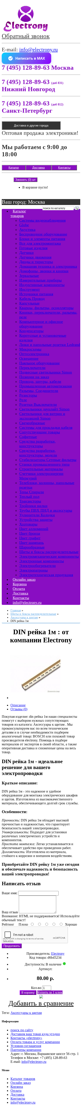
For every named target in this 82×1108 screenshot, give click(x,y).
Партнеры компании (25, 1050)
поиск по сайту (21, 1030)
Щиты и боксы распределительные (49, 552)
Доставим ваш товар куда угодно (35, 1034)
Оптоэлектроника (34, 354)
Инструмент (29, 289)
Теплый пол (29, 496)
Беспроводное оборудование (43, 234)
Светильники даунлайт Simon (44, 409)
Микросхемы (30, 349)
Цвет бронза (29, 533)
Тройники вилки (33, 506)
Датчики (26, 252)
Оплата (15, 1090)
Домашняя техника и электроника (48, 266)
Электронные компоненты (41, 561)
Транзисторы (30, 501)
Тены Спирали (31, 492)
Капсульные (29, 303)
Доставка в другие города (31, 125)
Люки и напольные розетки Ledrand (49, 344)
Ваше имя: (9, 893)
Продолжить (11, 946)
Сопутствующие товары (39, 432)
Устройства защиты (35, 519)
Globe (24, 225)
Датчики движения (35, 257)
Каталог (14, 167)
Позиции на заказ (34, 377)
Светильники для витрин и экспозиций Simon (42, 415)
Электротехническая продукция (46, 575)
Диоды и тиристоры (36, 262)
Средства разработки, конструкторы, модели (38, 452)
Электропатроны (33, 570)
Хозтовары (28, 524)
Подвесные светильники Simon (45, 372)
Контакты (64, 167)
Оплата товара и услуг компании (35, 1042)
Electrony (58, 953)
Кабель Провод (32, 298)
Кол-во (36, 988)
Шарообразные (32, 547)
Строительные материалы (41, 469)
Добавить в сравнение (41, 1003)
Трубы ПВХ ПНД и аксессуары (45, 510)
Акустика (27, 229)
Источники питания (36, 294)
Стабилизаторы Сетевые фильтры (47, 460)
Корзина (16, 1086)
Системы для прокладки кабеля (45, 427)
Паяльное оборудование (39, 363)
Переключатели (32, 367)
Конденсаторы (31, 331)
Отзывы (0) (18, 709)
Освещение (28, 358)
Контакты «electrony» (26, 1038)
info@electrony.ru (38, 49)
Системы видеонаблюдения (42, 220)
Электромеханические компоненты (49, 556)
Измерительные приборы (40, 280)
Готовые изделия (33, 248)
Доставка (38, 167)
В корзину (28, 992)
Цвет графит (29, 538)
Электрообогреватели (37, 565)
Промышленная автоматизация (45, 386)
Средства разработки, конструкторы (37, 443)
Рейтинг (8, 924)
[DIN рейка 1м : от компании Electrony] (35, 698)
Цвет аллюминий (33, 529)
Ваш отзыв (10, 912)
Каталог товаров (18, 213)
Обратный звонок (26, 35)
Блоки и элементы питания (42, 239)
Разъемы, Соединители (38, 390)
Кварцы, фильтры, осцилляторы (46, 308)
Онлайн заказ (20, 1083)
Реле (23, 400)
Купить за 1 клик (50, 992)
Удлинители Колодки (37, 515)
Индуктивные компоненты (42, 285)
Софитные (28, 437)
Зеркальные (29, 275)
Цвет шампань (31, 542)
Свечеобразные (32, 423)
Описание (18, 705)
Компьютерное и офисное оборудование (41, 323)
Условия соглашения (25, 1046)
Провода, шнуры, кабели (40, 381)
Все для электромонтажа (40, 243)
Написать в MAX (30, 58)
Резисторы (28, 395)
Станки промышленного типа (44, 464)
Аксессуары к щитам (26, 1013)
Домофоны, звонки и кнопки (43, 271)
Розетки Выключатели (38, 404)
